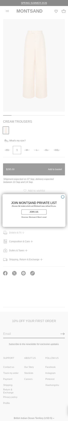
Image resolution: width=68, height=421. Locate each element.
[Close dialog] (62, 196)
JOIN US (34, 212)
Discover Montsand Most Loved (34, 217)
